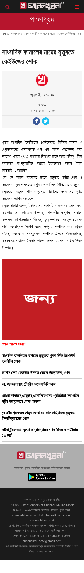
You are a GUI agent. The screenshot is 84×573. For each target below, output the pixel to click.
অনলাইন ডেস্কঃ (42, 95)
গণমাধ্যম (42, 20)
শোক (26, 33)
